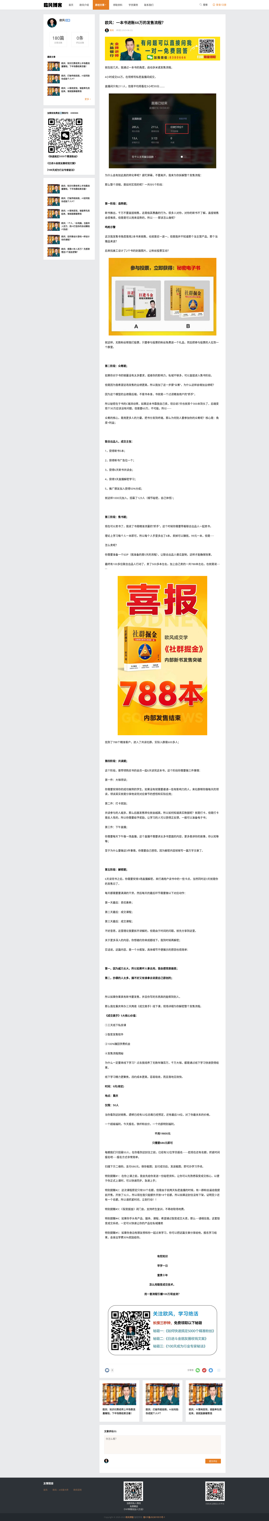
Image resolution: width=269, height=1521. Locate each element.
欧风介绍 (84, 4)
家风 (45, 1489)
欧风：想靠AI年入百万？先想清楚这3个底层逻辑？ (75, 250)
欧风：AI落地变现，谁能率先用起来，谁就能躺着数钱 (75, 90)
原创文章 (99, 4)
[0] (107, 1370)
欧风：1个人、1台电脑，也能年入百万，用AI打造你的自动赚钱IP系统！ (75, 226)
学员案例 (133, 4)
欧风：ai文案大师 (60, 1489)
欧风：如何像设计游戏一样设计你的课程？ (75, 238)
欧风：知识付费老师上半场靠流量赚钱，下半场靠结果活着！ (75, 65)
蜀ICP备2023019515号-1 (154, 1517)
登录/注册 (220, 4)
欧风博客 (130, 1517)
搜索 (205, 4)
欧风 (62, 20)
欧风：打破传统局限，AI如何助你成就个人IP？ (75, 77)
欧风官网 (77, 1489)
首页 (71, 4)
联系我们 (148, 4)
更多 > (88, 99)
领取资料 (117, 4)
